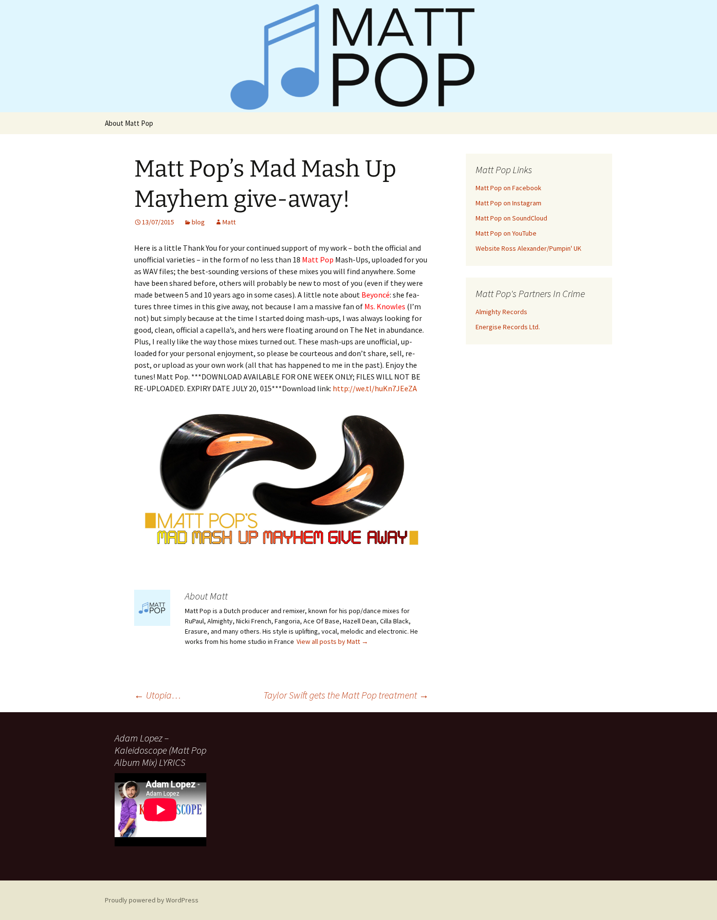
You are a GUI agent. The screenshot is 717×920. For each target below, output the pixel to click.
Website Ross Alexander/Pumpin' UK (528, 248)
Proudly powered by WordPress (152, 900)
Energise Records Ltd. (508, 326)
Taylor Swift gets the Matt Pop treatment (346, 695)
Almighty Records (501, 311)
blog (198, 222)
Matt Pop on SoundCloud (511, 218)
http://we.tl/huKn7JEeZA (375, 388)
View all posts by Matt (332, 641)
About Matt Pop (129, 123)
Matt (229, 222)
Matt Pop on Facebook (508, 187)
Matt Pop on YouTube (506, 233)
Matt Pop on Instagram (508, 203)
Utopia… (157, 695)
